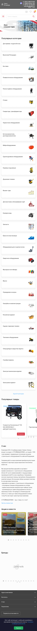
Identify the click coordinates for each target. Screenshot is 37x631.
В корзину (21, 434)
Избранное (31, 12)
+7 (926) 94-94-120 (29, 3)
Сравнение (26, 12)
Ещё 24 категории (18, 394)
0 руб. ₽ (35, 11)
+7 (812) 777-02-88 (29, 5)
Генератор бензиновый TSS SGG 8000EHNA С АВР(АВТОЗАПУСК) (12, 427)
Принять (18, 628)
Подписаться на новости (10, 613)
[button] (8, 540)
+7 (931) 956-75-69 (29, 1)
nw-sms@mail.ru (29, 6)
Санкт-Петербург (7, 4)
